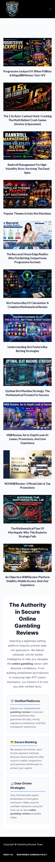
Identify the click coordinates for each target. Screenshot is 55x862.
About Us (8, 854)
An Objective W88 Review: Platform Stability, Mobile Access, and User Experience (27, 581)
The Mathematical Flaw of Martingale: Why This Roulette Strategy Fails (27, 532)
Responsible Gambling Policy (32, 854)
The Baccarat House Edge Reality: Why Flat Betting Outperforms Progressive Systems (27, 258)
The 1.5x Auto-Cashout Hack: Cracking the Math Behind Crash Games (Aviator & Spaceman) (27, 120)
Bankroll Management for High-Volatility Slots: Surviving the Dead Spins (28, 168)
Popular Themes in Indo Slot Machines (27, 213)
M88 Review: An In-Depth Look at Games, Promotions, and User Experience (27, 439)
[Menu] (50, 9)
